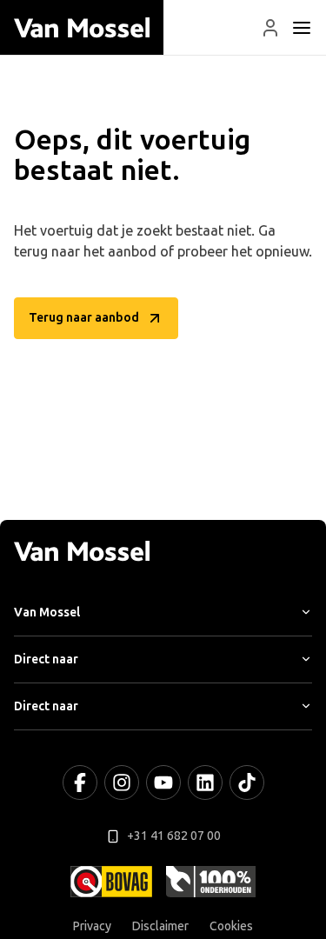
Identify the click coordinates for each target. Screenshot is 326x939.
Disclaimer (160, 926)
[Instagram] (121, 782)
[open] (301, 27)
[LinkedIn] (205, 782)
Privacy (92, 926)
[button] (270, 28)
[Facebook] (80, 782)
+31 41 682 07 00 (174, 836)
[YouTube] (163, 782)
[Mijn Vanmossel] (270, 28)
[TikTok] (247, 782)
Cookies (231, 926)
